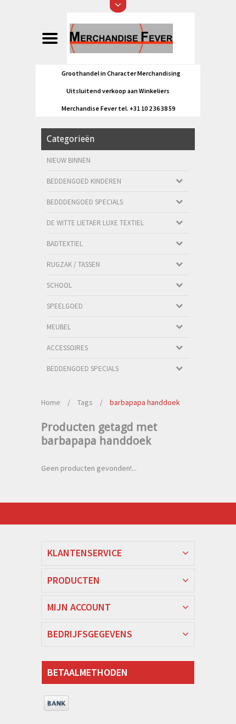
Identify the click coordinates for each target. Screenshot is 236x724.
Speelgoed (65, 306)
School (59, 285)
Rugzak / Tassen (73, 264)
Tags (85, 402)
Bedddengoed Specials (85, 202)
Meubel (59, 327)
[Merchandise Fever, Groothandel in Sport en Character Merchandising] (130, 38)
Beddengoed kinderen (84, 181)
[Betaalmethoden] (56, 704)
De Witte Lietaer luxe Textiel (95, 222)
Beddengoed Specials (83, 368)
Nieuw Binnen (69, 160)
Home (50, 402)
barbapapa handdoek (145, 402)
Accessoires (67, 347)
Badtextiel (65, 243)
